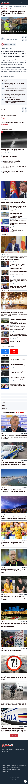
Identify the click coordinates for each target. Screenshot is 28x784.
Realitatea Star (19, 758)
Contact (3, 749)
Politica (5, 174)
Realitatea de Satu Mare (15, 767)
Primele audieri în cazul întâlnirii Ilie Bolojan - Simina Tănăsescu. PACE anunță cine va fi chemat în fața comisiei (18, 279)
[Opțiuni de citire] (25, 781)
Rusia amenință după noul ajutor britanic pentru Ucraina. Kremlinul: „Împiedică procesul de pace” (15, 90)
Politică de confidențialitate (19, 749)
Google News (4, 124)
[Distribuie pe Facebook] (26, 37)
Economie (5, 164)
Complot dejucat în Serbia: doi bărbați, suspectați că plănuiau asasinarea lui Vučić (14, 84)
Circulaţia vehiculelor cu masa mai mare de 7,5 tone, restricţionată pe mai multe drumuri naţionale (13, 677)
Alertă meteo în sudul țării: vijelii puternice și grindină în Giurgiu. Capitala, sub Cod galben (13, 517)
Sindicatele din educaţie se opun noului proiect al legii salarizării (12, 651)
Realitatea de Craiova (5, 767)
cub (3, 118)
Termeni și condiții (9, 749)
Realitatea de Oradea (16, 769)
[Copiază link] (23, 37)
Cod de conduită (5, 751)
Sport (4, 157)
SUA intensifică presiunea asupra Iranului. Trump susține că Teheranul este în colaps (18, 273)
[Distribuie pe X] (26, 40)
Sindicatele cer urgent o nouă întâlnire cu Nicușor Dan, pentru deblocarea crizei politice (14, 172)
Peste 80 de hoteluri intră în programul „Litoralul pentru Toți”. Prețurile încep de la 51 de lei (13, 491)
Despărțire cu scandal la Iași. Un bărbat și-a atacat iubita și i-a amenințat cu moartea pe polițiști (13, 464)
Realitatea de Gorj (5, 771)
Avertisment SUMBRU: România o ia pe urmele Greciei (18, 340)
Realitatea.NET (4, 758)
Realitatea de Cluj (5, 761)
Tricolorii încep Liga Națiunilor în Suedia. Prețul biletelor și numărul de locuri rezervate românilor (13, 544)
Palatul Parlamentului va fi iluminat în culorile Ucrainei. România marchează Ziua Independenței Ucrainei (14, 625)
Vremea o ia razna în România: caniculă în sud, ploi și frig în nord (18, 378)
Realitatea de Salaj (22, 765)
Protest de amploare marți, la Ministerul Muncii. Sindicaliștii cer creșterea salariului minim (18, 328)
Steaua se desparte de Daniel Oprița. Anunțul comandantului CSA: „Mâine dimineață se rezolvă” (18, 229)
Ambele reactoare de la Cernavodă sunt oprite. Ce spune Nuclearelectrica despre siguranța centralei (15, 95)
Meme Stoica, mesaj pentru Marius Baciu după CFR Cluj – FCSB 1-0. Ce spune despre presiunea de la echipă (14, 437)
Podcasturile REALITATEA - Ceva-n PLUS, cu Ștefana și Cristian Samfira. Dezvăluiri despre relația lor (13, 598)
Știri (6, 6)
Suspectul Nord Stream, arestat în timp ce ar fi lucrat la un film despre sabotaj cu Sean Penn (14, 703)
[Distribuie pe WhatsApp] (23, 40)
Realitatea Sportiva (11, 758)
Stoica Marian (24, 621)
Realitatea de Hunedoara (6, 769)
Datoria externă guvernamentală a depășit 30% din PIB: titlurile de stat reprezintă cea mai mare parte (18, 335)
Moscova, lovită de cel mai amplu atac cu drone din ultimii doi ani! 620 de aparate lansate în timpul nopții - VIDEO (12, 151)
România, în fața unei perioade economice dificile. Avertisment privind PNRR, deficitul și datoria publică (15, 101)
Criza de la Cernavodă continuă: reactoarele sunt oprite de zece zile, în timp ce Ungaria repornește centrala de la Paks (18, 321)
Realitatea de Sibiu (5, 763)
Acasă (3, 6)
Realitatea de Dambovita (14, 761)
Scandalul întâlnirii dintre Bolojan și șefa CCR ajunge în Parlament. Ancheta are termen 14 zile (18, 286)
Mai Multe (14, 735)
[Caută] (21, 2)
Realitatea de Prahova (6, 765)
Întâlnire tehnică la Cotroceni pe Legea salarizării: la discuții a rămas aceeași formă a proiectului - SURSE (14, 314)
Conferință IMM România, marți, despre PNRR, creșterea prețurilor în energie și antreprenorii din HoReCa (14, 161)
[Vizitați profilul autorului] (2, 38)
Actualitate (10, 6)
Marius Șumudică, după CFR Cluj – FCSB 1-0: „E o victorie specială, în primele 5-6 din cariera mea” (13, 571)
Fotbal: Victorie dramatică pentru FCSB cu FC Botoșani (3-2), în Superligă (14, 155)
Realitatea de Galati (13, 763)
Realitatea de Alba (14, 765)
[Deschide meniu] (25, 2)
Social (2, 152)
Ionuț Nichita (24, 433)
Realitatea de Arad (13, 38)
